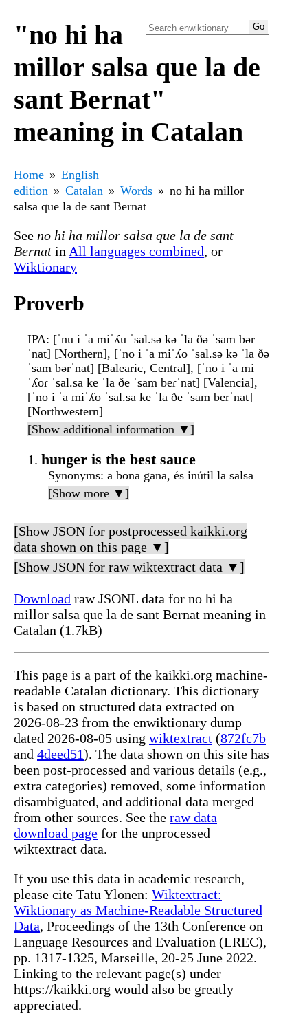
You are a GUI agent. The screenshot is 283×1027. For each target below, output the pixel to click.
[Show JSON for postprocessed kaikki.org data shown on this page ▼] (130, 538)
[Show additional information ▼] (110, 429)
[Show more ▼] (88, 493)
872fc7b (243, 738)
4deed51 (60, 753)
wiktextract (180, 738)
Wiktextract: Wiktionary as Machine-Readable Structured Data (138, 910)
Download (42, 598)
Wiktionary (45, 266)
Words (136, 190)
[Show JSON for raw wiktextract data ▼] (129, 566)
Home (29, 175)
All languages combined (136, 251)
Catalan (84, 190)
